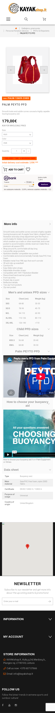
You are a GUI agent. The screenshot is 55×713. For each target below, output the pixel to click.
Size (4, 130)
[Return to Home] (16, 28)
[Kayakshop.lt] (27, 8)
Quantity (5, 151)
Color (4, 139)
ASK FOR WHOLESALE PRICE (14, 126)
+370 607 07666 (28, 668)
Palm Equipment (43, 460)
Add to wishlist (28, 169)
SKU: (5, 98)
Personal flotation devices (17, 31)
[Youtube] (10, 705)
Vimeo (8, 462)
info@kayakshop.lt (23, 673)
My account (13, 636)
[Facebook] (3, 705)
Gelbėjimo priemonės (30, 28)
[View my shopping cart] (45, 19)
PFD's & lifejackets (41, 31)
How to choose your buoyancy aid (17, 460)
